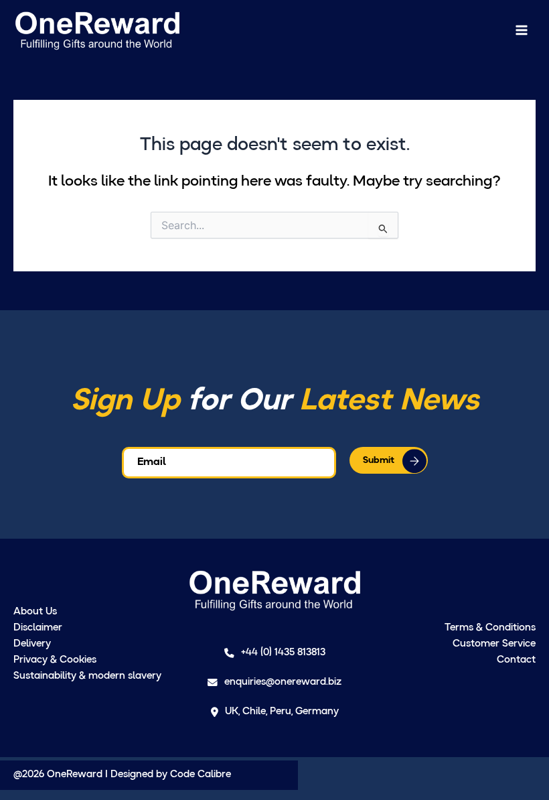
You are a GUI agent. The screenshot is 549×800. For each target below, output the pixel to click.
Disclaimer (37, 628)
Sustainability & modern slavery (87, 676)
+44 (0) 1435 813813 (283, 653)
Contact (516, 660)
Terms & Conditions (490, 628)
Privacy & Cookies (54, 660)
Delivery (32, 644)
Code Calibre (200, 775)
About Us (35, 612)
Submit (378, 460)
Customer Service (494, 644)
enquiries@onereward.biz (282, 682)
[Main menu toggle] (521, 31)
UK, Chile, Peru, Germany (282, 712)
